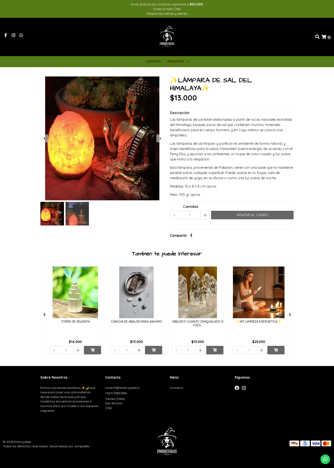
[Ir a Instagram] (13, 35)
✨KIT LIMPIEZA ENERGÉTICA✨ (258, 321)
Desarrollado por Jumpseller (69, 446)
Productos (176, 61)
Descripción (179, 113)
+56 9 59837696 (116, 393)
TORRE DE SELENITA (75, 321)
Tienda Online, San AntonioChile (115, 403)
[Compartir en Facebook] (191, 235)
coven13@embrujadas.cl (122, 388)
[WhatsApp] (21, 35)
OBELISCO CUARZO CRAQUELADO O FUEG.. (197, 323)
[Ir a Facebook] (5, 35)
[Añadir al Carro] (92, 350)
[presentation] (44, 138)
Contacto (153, 61)
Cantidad (190, 206)
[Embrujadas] (167, 36)
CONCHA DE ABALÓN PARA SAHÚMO (136, 321)
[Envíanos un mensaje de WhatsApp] (325, 459)
